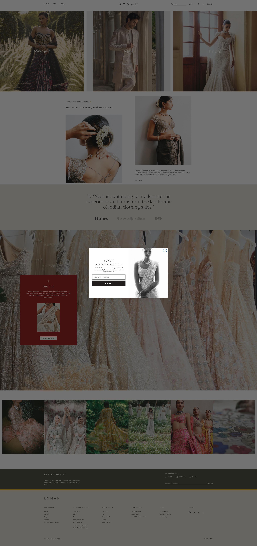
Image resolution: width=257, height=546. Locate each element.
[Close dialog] (165, 250)
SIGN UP (109, 283)
